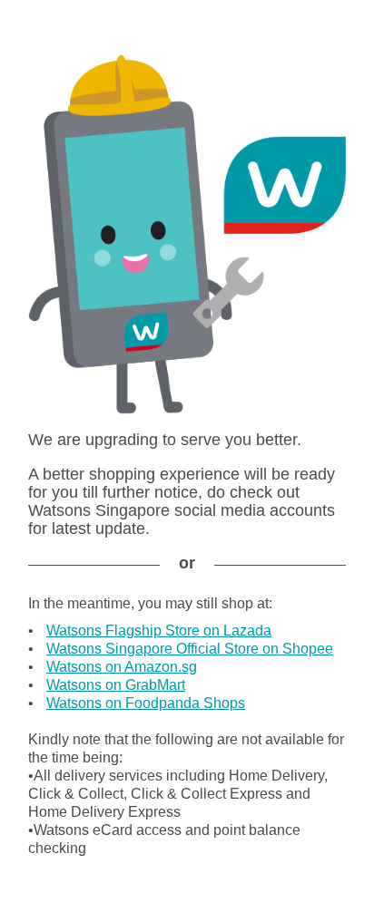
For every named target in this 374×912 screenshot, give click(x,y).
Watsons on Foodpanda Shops (145, 703)
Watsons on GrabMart (115, 685)
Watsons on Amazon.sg (121, 666)
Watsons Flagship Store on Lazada (158, 630)
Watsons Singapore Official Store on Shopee (189, 648)
